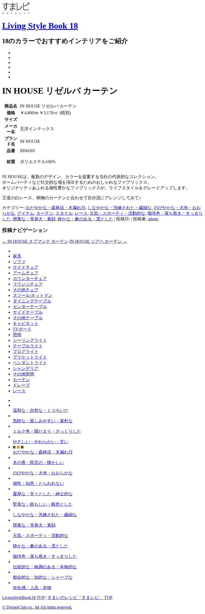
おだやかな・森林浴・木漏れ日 (55, 207)
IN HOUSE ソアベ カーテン (98, 241)
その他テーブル (28, 318)
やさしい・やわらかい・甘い (40, 441)
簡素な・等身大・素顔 (34, 219)
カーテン (44, 213)
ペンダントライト (30, 362)
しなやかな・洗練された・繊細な (120, 207)
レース (81, 213)
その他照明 (23, 374)
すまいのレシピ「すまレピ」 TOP (80, 597)
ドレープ (21, 385)
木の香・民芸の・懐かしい (38, 462)
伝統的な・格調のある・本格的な (45, 567)
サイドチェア (25, 267)
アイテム (25, 213)
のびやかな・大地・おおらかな (43, 473)
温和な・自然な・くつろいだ (40, 410)
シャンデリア (25, 368)
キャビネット (25, 323)
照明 (17, 334)
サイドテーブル (28, 312)
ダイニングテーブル (32, 301)
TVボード (22, 329)
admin (153, 219)
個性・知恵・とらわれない (38, 483)
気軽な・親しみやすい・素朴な (43, 421)
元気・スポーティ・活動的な (117, 213)
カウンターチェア (30, 278)
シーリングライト (30, 340)
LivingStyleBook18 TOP (23, 597)
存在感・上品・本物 (32, 587)
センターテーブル (30, 306)
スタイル (64, 213)
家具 (17, 256)
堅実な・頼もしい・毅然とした (43, 504)
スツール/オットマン (32, 295)
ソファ (19, 261)
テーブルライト (28, 346)
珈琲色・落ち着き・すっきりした (45, 556)
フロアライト (25, 351)
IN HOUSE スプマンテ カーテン (35, 241)
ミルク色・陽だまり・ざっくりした (47, 431)
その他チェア (25, 289)
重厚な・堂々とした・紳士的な (43, 494)
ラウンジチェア (28, 284)
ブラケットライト (30, 357)
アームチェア (25, 273)
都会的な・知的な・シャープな (43, 577)
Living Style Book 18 (40, 25)
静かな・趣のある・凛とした (85, 219)
